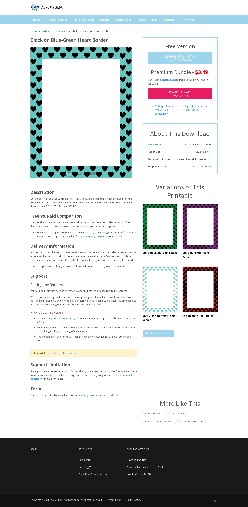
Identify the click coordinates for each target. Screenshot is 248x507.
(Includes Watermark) (181, 58)
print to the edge (62, 318)
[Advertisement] (180, 370)
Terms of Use (192, 109)
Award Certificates (83, 19)
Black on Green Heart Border (160, 253)
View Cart (189, 19)
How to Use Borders (64, 353)
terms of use (110, 395)
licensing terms (94, 236)
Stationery (169, 19)
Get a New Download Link (92, 474)
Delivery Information (166, 106)
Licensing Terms (87, 467)
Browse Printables (56, 19)
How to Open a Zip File (139, 474)
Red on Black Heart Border (198, 315)
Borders (104, 19)
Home (36, 19)
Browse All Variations (158, 333)
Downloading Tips (136, 459)
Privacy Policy (114, 499)
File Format (154, 144)
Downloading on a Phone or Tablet (146, 467)
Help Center (84, 459)
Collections (48, 31)
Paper (141, 19)
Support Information (196, 106)
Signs (154, 19)
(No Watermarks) (181, 93)
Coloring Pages (124, 19)
